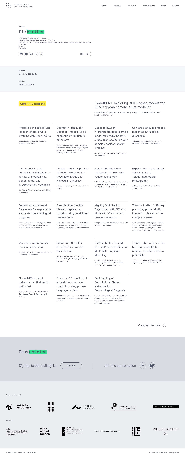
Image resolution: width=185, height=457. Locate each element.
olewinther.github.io (26, 84)
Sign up (71, 365)
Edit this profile (84, 54)
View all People (149, 325)
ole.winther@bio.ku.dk (28, 74)
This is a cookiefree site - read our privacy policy (163, 452)
